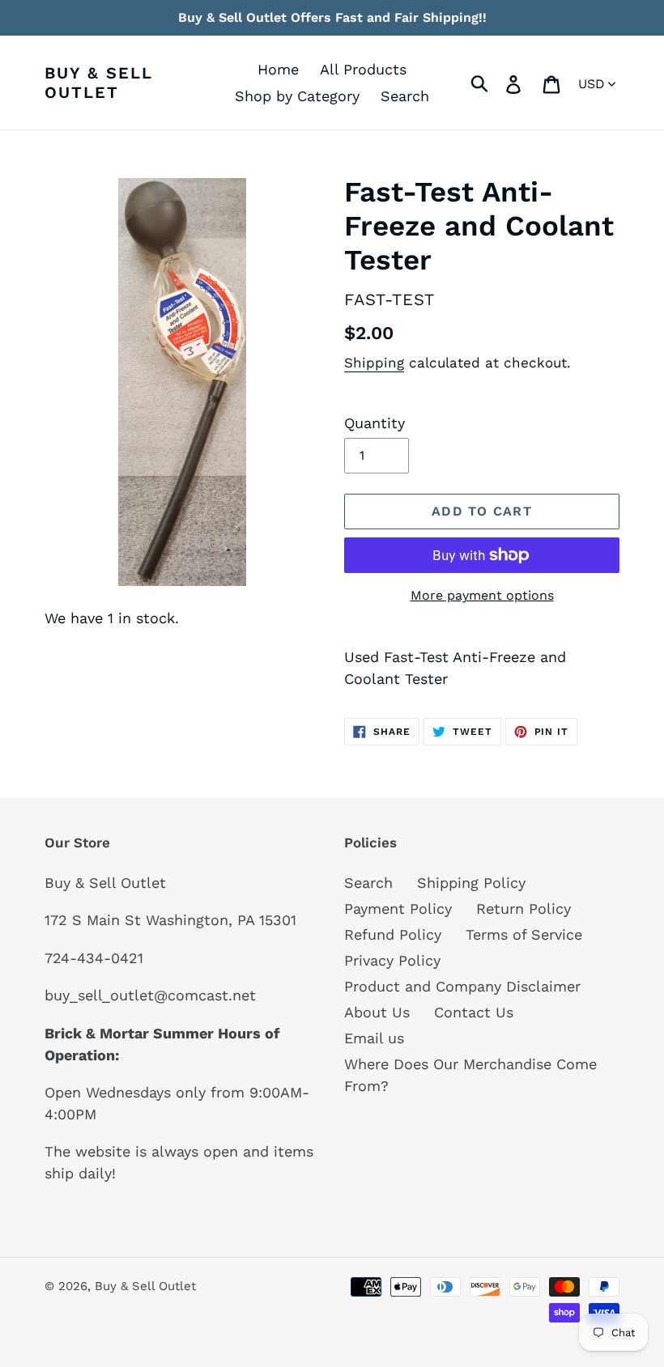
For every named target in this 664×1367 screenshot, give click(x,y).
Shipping (374, 362)
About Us (377, 1012)
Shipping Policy (471, 882)
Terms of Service (524, 934)
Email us (374, 1037)
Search (368, 882)
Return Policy (523, 908)
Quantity (374, 422)
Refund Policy (392, 934)
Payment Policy (398, 908)
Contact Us (473, 1012)
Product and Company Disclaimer (462, 986)
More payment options (482, 595)
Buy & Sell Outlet (99, 82)
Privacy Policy (392, 960)
